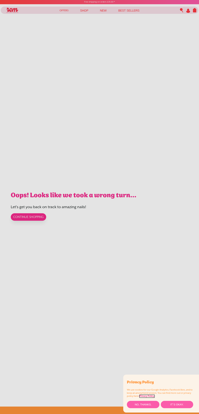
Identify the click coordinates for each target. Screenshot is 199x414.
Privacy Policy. (147, 396)
